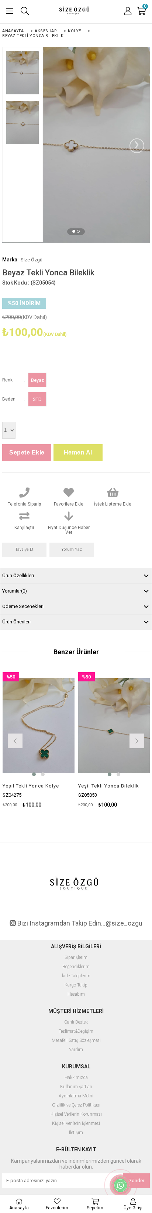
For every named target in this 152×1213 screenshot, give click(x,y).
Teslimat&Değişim (76, 1031)
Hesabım (76, 994)
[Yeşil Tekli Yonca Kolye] (39, 725)
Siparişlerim (76, 957)
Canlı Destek (76, 1022)
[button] (73, 231)
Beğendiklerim (76, 966)
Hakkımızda (76, 1077)
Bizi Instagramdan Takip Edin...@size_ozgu (79, 923)
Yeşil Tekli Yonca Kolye (31, 786)
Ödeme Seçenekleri (23, 606)
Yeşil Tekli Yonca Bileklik (108, 786)
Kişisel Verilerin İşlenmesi (76, 1123)
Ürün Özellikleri (18, 575)
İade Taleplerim (76, 976)
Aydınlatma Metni (76, 1096)
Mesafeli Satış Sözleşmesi (76, 1040)
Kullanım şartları (76, 1087)
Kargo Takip (76, 985)
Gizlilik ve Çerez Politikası (76, 1105)
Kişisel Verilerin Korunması (76, 1114)
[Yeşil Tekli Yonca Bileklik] (114, 725)
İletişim (76, 1132)
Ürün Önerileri (16, 621)
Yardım (76, 1049)
